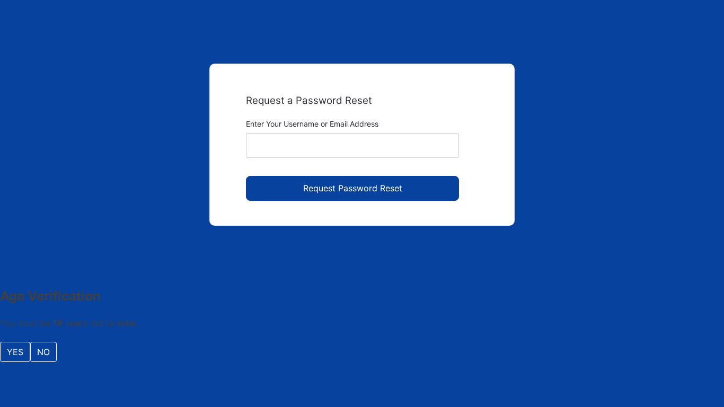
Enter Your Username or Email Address (312, 123)
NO (43, 352)
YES (15, 352)
